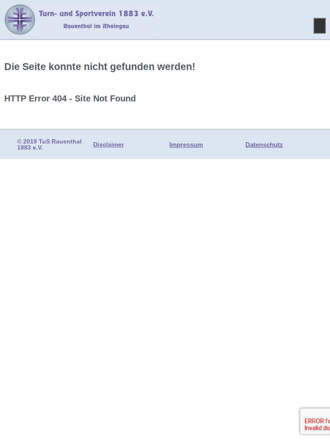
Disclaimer (108, 144)
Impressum (186, 144)
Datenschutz (264, 144)
